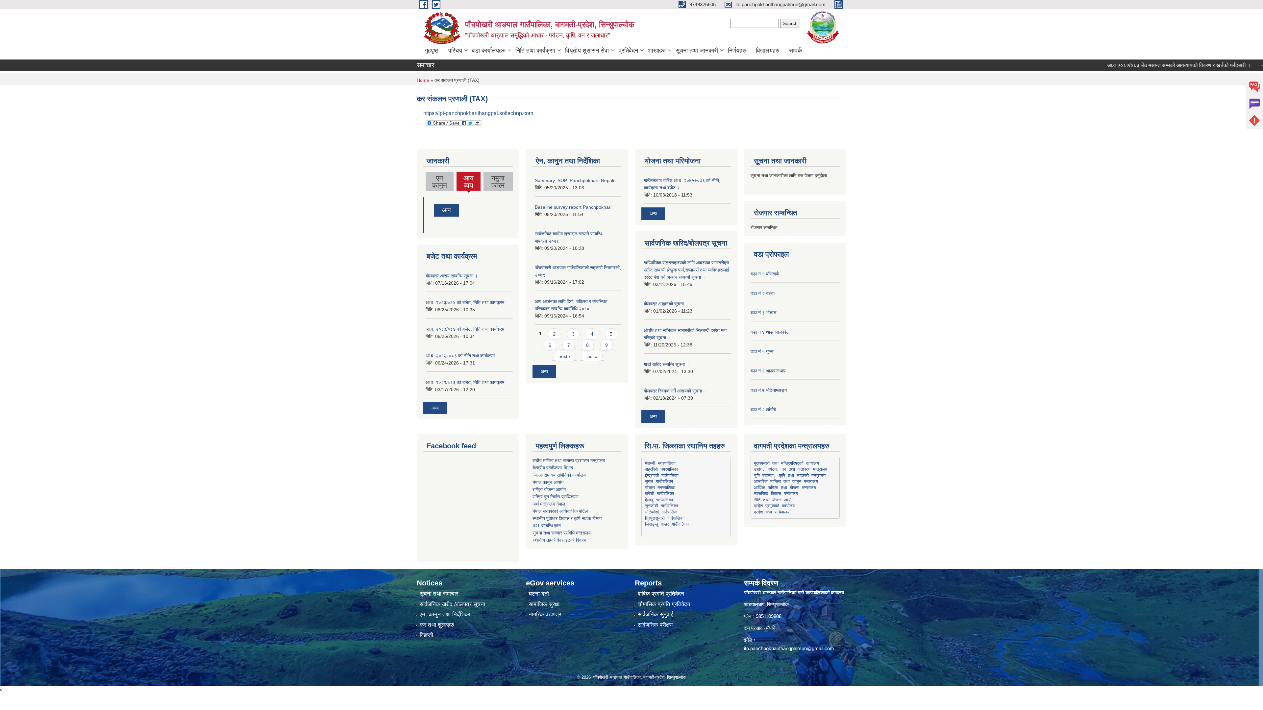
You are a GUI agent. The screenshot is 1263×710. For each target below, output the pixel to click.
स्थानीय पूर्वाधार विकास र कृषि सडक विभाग (567, 518)
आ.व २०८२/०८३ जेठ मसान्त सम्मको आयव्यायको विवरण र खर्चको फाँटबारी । (1150, 65)
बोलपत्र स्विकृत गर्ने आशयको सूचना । (675, 390)
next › (564, 356)
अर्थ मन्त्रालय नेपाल (548, 504)
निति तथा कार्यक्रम (535, 50)
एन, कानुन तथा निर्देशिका (445, 614)
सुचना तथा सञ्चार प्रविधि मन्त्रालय (561, 532)
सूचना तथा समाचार (439, 594)
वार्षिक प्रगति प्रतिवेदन (661, 594)
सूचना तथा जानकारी (697, 50)
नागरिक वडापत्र (545, 614)
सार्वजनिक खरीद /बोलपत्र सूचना (452, 604)
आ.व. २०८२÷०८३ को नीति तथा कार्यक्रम (460, 355)
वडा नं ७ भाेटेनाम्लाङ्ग (769, 390)
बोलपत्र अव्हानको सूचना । (666, 303)
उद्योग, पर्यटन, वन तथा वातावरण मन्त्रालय (790, 469)
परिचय (455, 50)
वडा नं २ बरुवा (763, 293)
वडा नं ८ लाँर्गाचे (763, 409)
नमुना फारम (498, 181)
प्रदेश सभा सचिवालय (771, 511)
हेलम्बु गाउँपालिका (659, 499)
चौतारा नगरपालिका (660, 487)
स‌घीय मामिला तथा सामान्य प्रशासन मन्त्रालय (568, 460)
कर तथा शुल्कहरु (437, 625)
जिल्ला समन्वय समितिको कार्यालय (559, 475)
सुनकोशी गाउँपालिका (661, 505)
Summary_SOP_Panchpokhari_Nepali (574, 180)
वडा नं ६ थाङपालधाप (768, 370)
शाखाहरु (657, 50)
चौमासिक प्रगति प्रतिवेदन (664, 604)
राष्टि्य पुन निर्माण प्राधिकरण (555, 496)
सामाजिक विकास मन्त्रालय (776, 493)
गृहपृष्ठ (431, 50)
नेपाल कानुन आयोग (547, 482)
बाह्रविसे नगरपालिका (661, 469)
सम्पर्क (795, 50)
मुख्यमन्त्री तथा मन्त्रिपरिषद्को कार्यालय (786, 463)
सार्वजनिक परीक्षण (655, 625)
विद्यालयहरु (767, 50)
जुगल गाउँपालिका (659, 481)
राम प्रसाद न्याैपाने (760, 628)
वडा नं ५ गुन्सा (762, 351)
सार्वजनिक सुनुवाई (655, 614)
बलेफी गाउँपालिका (659, 493)
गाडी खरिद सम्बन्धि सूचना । (666, 364)
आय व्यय (468, 182)
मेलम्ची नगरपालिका (660, 463)
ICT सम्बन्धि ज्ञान (546, 525)
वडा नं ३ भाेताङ (764, 312)
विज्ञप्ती (426, 635)
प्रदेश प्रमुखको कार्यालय (774, 505)
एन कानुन (439, 181)
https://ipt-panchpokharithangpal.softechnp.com (478, 113)
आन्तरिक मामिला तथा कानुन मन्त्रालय (786, 481)
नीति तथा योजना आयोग (774, 499)
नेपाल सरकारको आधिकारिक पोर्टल (560, 511)
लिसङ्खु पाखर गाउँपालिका (667, 524)
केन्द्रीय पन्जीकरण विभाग (552, 467)
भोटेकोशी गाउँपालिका (662, 511)
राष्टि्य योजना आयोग (549, 489)
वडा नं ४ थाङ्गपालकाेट (770, 332)
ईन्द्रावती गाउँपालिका (662, 475)
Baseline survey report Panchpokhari (573, 207)
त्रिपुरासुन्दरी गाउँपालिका (664, 518)
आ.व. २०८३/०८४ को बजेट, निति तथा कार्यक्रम (465, 302)
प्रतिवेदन (628, 50)
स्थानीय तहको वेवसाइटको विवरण (559, 540)
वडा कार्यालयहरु (489, 50)
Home (423, 80)
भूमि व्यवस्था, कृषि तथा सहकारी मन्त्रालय (790, 475)
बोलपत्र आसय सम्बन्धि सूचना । (452, 275)
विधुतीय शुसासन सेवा (587, 50)
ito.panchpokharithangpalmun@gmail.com (789, 648)
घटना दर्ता (539, 594)
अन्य (446, 210)
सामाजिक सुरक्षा (544, 604)
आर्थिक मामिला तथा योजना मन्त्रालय (785, 487)
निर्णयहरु (737, 50)
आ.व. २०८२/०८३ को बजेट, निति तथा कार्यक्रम (465, 382)
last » (592, 356)
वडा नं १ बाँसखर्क (765, 273)
